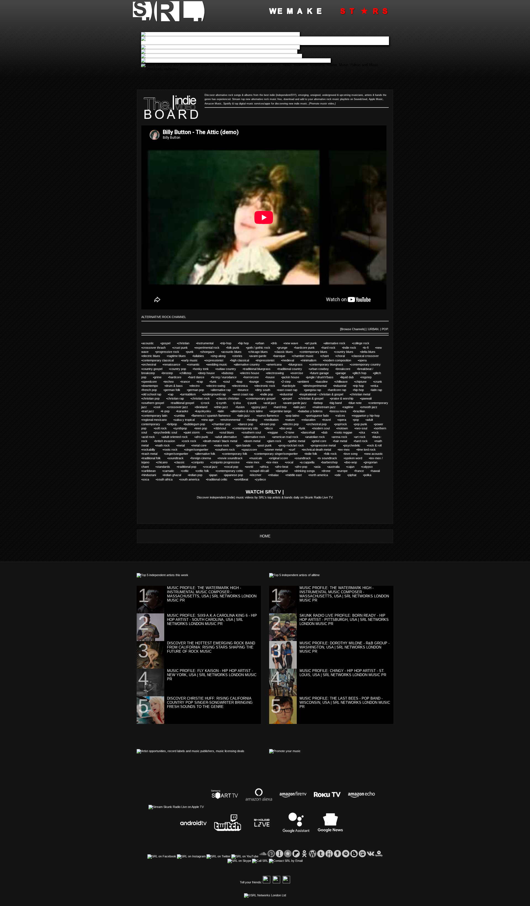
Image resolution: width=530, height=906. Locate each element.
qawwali (369, 398)
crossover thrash (157, 347)
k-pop (169, 411)
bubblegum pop (198, 424)
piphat (355, 475)
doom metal (256, 441)
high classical (243, 360)
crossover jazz (181, 407)
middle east (297, 475)
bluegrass (299, 364)
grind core (323, 441)
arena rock (343, 436)
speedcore (152, 381)
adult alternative (229, 436)
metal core (203, 445)
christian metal (363, 394)
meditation (275, 419)
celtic (188, 470)
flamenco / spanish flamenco (214, 415)
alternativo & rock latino (250, 411)
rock (379, 432)
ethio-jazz (225, 407)
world (253, 466)
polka (370, 475)
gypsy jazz (263, 407)
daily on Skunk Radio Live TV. (313, 497)
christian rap (178, 398)
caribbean (152, 470)
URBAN (373, 329)
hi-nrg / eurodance (227, 377)
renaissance (175, 364)
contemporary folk (238, 453)
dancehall (311, 432)
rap (174, 394)
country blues (347, 351)
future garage (323, 373)
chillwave (344, 381)
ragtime (351, 407)
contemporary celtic (233, 470)
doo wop (289, 428)
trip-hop (229, 343)
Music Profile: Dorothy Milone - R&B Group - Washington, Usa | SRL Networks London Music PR (344, 647)
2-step (289, 381)
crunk (381, 381)
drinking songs (308, 470)
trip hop (362, 385)
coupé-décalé (263, 470)
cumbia (183, 415)
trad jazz (151, 411)
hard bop (284, 407)
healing (256, 419)
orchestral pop (320, 424)
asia (320, 466)
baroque (283, 356)
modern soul (324, 428)
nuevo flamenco (271, 415)
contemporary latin (158, 415)
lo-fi (369, 347)
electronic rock (268, 385)
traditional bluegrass (260, 369)
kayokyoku (207, 411)
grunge (286, 347)
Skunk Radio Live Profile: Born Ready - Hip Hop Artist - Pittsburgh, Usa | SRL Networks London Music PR (344, 619)
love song (354, 453)
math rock (166, 445)
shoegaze (210, 351)
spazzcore (253, 449)
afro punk (205, 436)
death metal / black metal (224, 441)
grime (161, 377)
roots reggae (347, 432)
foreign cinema (204, 458)
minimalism (312, 360)
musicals (259, 458)
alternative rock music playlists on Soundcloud (340, 99)
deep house (210, 373)
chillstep (189, 373)
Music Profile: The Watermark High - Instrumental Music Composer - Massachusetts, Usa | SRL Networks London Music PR (211, 594)
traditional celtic (220, 479)
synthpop (184, 428)
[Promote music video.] (322, 103)
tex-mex (347, 449)
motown (345, 428)
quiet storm (195, 432)
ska (366, 432)
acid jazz (273, 403)
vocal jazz (214, 466)
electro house (253, 373)
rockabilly (152, 449)
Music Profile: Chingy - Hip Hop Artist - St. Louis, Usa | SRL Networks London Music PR (343, 673)
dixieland (205, 407)
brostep (171, 373)
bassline (325, 381)
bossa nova (341, 411)
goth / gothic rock (262, 347)
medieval (291, 360)
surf (296, 449)
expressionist (217, 360)
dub (328, 432)
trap (203, 381)
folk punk (236, 347)
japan (216, 475)
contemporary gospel (264, 398)
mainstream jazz (328, 407)
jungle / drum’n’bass (323, 377)
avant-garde (261, 356)
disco (272, 428)
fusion (243, 407)
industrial (343, 385)
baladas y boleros (314, 411)
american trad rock (289, 436)
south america (193, 479)
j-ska (240, 403)
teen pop (204, 428)
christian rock (204, 398)
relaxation (312, 419)
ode (341, 475)
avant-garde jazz (298, 403)
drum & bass (177, 385)
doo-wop (354, 462)
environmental (234, 419)
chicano (165, 462)
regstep (369, 377)
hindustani (152, 475)
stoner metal (277, 449)
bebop (321, 403)
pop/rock (344, 424)
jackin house (294, 377)
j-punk (255, 403)
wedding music (220, 364)
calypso (370, 466)
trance (189, 381)
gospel (169, 343)
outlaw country (229, 369)
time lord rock (369, 449)
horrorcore (254, 377)
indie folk (315, 453)
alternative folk (209, 453)
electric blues (154, 356)
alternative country (250, 364)
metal (184, 445)
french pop (152, 390)
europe (346, 470)
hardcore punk (308, 347)
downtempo (153, 385)
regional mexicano (157, 419)
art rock (363, 436)
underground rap (217, 394)
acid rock (151, 436)
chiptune (364, 381)
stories (241, 356)
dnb (277, 343)
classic (183, 462)
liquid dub (350, 377)
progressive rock (171, 351)
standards (167, 466)
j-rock (209, 403)
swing (274, 381)
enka (378, 385)
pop (359, 419)
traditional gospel (186, 403)
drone (329, 470)
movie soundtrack (234, 458)
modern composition (341, 360)
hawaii (379, 470)
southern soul (255, 432)
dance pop (249, 424)
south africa (168, 479)
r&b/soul (223, 428)
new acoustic (377, 453)
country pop (181, 369)
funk (217, 381)
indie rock (353, 347)
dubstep (231, 373)
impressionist (269, 360)
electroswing (278, 373)
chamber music (306, 356)
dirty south (266, 390)
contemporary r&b (249, 428)
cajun (354, 466)
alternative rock (338, 343)
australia (337, 466)
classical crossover (369, 356)
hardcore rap (341, 390)
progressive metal (327, 445)
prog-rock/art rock (295, 445)
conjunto (201, 462)
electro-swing (219, 385)
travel (330, 419)
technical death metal (320, 449)
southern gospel (156, 403)
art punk (315, 343)
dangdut (285, 470)
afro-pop (305, 466)
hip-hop (362, 390)
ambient (307, 381)
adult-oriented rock (178, 436)
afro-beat (285, 466)
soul (230, 381)
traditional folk (154, 458)
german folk (176, 390)
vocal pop (235, 466)
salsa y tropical (187, 419)
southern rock (229, 449)
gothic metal (300, 441)
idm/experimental (318, 385)
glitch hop (363, 373)
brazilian (362, 411)
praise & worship (345, 398)
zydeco (263, 479)
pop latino (296, 415)
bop (243, 381)
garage (344, 373)
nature (293, 419)
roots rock (174, 449)
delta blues (371, 351)
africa (268, 466)
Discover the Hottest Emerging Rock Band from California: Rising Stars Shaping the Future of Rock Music (211, 647)
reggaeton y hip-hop (369, 415)
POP (385, 329)
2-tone (293, 432)
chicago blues (261, 351)
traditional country (293, 369)
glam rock (278, 441)
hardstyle (293, 385)
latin (224, 411)
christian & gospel (315, 398)
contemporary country (368, 364)
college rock (364, 343)
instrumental (208, 343)
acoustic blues (235, 351)
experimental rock (210, 347)
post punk (268, 445)
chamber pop (225, 424)
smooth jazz (372, 407)
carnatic (172, 470)
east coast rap (291, 390)
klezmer (259, 475)
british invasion (168, 441)
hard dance (200, 377)
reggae (277, 432)
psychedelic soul (169, 432)
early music (193, 360)
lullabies (202, 356)
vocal (293, 462)
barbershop (333, 462)
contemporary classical (161, 360)
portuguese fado (321, 415)
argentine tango (284, 411)
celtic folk (206, 470)
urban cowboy (322, 369)
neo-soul (365, 428)
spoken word (357, 458)
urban (263, 343)
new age (211, 419)
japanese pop (237, 475)
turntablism (191, 394)
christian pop (154, 398)
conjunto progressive (228, 462)
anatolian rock (319, 436)
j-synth (225, 403)
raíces (344, 415)
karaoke (186, 411)
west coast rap (247, 394)
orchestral (152, 364)
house (273, 377)
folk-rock (334, 453)
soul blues (231, 432)
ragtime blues (180, 356)
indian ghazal (176, 475)
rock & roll (377, 445)
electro (197, 385)
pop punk (364, 424)
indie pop (270, 394)
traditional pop (190, 466)
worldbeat (245, 479)
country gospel (155, 369)
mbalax (277, 475)
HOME (265, 536)
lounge (258, 381)
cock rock (193, 441)
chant (328, 356)
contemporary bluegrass (330, 364)
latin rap (380, 390)
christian (187, 343)
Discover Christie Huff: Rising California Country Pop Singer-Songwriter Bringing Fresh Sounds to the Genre (210, 702)
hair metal (344, 441)
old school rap (155, 394)
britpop (176, 424)
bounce (247, 390)
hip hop (247, 343)
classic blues (287, 351)
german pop (199, 390)
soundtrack (179, 458)
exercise (300, 373)
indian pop (199, 475)
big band (339, 403)
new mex (256, 462)
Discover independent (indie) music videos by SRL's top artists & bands (245, 497)
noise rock (225, 445)
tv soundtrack (331, 458)
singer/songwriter (200, 449)
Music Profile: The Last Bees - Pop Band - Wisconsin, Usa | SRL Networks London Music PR (345, 702)
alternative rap (224, 390)
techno (172, 381)
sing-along (222, 356)
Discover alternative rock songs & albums (229, 95)
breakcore (346, 369)
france (362, 470)
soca (149, 479)
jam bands (247, 445)
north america (322, 475)
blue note (358, 403)
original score (282, 458)
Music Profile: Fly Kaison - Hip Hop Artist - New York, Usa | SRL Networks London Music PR (211, 675)
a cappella (311, 462)
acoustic (151, 343)
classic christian (232, 398)
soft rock (164, 428)
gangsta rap (316, 390)
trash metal (153, 453)
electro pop (295, 424)
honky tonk (204, 369)
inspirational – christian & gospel (325, 394)
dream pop (272, 424)
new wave (295, 343)
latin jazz (303, 407)
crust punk (183, 347)
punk (193, 351)
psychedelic (355, 445)
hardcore (178, 377)
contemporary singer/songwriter (279, 453)
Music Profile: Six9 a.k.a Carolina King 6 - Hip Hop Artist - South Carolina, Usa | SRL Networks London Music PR (212, 619)
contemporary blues (317, 351)
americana (277, 364)
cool (161, 407)
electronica (243, 385)
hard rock (332, 347)
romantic (197, 364)
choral (343, 356)
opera (365, 360)
